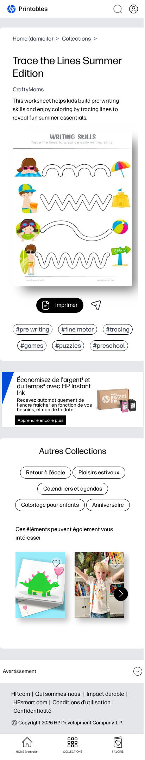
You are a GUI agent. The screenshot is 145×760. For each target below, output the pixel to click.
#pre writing (32, 329)
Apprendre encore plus (41, 420)
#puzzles (68, 345)
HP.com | (23, 694)
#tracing (118, 329)
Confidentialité (32, 710)
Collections (76, 38)
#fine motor (77, 329)
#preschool (109, 345)
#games (31, 345)
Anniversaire (108, 504)
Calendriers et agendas (72, 488)
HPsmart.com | (32, 702)
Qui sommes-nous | (61, 694)
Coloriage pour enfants (50, 504)
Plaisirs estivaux (98, 472)
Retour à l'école (45, 472)
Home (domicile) (33, 38)
